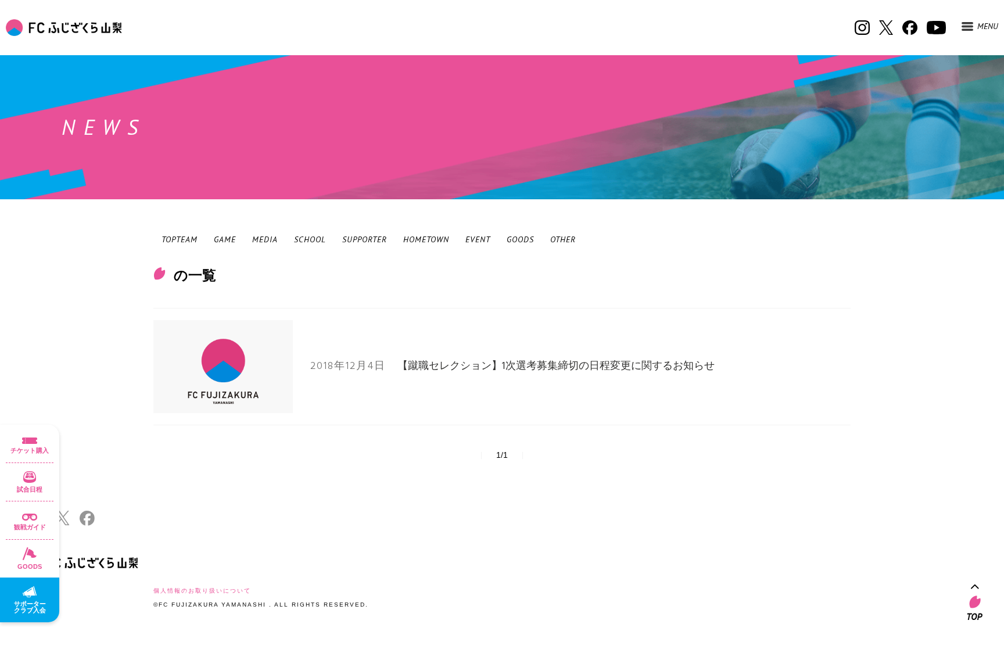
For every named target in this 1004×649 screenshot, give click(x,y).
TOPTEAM (180, 239)
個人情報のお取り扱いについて (202, 590)
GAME (225, 239)
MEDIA (265, 239)
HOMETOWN (426, 239)
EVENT (477, 239)
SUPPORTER (364, 239)
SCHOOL (310, 239)
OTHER (563, 239)
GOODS (520, 239)
